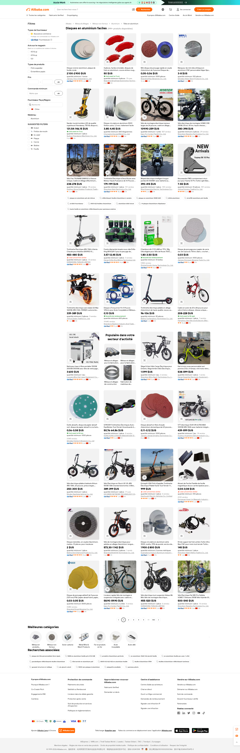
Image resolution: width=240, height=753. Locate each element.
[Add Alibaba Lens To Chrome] (66, 730)
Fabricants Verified (111, 687)
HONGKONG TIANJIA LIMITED (78, 262)
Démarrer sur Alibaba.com (187, 689)
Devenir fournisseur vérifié (187, 699)
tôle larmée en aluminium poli (82, 661)
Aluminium (115, 24)
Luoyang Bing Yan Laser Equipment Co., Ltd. (83, 377)
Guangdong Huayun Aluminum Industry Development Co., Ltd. (157, 553)
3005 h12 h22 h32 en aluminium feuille (113, 661)
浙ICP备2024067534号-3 (184, 749)
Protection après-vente (77, 699)
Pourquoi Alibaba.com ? (40, 685)
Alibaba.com (167, 730)
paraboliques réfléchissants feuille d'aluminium (48, 661)
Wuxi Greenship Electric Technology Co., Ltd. (157, 189)
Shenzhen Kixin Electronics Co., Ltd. (117, 189)
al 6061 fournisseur (76, 203)
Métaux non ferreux (100, 24)
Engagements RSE (38, 694)
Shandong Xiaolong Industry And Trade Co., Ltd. (120, 324)
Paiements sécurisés (76, 685)
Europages (156, 742)
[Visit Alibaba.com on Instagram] (193, 712)
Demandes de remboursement (153, 699)
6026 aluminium (174, 198)
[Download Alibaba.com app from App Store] (181, 730)
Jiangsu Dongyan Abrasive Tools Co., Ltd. (194, 260)
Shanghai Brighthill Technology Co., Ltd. (119, 553)
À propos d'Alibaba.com (41, 679)
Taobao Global (130, 742)
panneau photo (133, 667)
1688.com (94, 742)
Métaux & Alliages (82, 24)
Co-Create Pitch (37, 689)
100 (153, 620)
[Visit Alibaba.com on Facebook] (178, 712)
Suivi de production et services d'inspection (80, 705)
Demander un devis (111, 692)
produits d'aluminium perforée (113, 656)
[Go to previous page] (118, 620)
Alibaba (68, 24)
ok (59, 82)
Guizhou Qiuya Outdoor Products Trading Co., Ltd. (83, 189)
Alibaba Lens (42, 730)
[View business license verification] (142, 749)
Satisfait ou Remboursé (77, 689)
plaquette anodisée (114, 667)
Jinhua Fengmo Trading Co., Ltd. (190, 189)
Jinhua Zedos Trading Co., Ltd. (78, 319)
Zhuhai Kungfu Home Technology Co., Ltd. (157, 265)
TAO (139, 742)
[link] (237, 729)
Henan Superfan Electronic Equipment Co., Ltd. (194, 377)
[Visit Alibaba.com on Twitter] (188, 712)
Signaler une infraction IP (150, 704)
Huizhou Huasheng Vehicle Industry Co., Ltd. (194, 436)
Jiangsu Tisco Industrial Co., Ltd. (79, 79)
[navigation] (45, 322)
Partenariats (182, 704)
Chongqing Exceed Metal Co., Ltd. (117, 134)
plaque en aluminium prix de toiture (82, 198)
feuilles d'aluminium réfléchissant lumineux (174, 661)
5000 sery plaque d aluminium (89, 667)
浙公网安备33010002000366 (160, 749)
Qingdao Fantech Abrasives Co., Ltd (80, 441)
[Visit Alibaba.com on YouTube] (198, 712)
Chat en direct (146, 689)
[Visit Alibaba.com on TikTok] (203, 712)
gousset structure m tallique (42, 667)
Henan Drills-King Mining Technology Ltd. (120, 260)
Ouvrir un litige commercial (151, 694)
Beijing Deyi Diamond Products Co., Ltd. (82, 553)
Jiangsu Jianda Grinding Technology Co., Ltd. (157, 436)
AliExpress (84, 742)
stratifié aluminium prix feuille (197, 198)
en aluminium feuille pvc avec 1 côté (176, 656)
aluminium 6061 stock (126, 203)
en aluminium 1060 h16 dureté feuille (144, 656)
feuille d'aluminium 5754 (143, 661)
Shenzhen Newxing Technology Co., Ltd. (193, 134)
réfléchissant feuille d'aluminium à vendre (117, 198)
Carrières (34, 699)
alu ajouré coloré (65, 667)
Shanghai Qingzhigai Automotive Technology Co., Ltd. (120, 81)
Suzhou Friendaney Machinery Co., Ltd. (82, 136)
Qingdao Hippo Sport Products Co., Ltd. (193, 79)
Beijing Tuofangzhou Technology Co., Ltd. (157, 319)
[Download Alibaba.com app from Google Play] (200, 730)
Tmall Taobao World (107, 742)
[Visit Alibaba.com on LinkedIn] (183, 712)
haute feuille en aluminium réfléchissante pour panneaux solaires (93, 209)
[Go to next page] (158, 620)
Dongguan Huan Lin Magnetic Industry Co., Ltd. (194, 499)
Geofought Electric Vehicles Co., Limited (156, 496)
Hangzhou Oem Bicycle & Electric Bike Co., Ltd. (194, 321)
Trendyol (146, 742)
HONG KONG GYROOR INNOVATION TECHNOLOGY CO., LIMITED (120, 436)
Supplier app (110, 730)
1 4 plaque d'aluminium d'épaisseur (153, 203)
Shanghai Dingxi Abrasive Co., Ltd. (80, 609)
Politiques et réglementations (79, 711)
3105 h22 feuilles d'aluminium (100, 203)
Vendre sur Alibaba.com (186, 685)
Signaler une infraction (149, 708)
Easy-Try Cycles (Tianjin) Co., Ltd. (153, 134)
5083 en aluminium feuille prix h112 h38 (81, 656)
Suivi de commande (184, 694)
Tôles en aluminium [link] (130, 24)
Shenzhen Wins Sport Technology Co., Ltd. (157, 377)
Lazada (120, 742)
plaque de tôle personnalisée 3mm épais (46, 656)
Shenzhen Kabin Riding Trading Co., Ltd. (193, 553)
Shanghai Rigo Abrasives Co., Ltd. (153, 79)
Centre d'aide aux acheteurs (152, 685)
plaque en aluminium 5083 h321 (150, 198)
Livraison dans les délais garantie (80, 694)
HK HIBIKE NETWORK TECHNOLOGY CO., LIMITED (120, 494)
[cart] (171, 10)
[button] (133, 9)
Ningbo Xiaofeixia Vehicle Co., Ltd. (80, 494)
